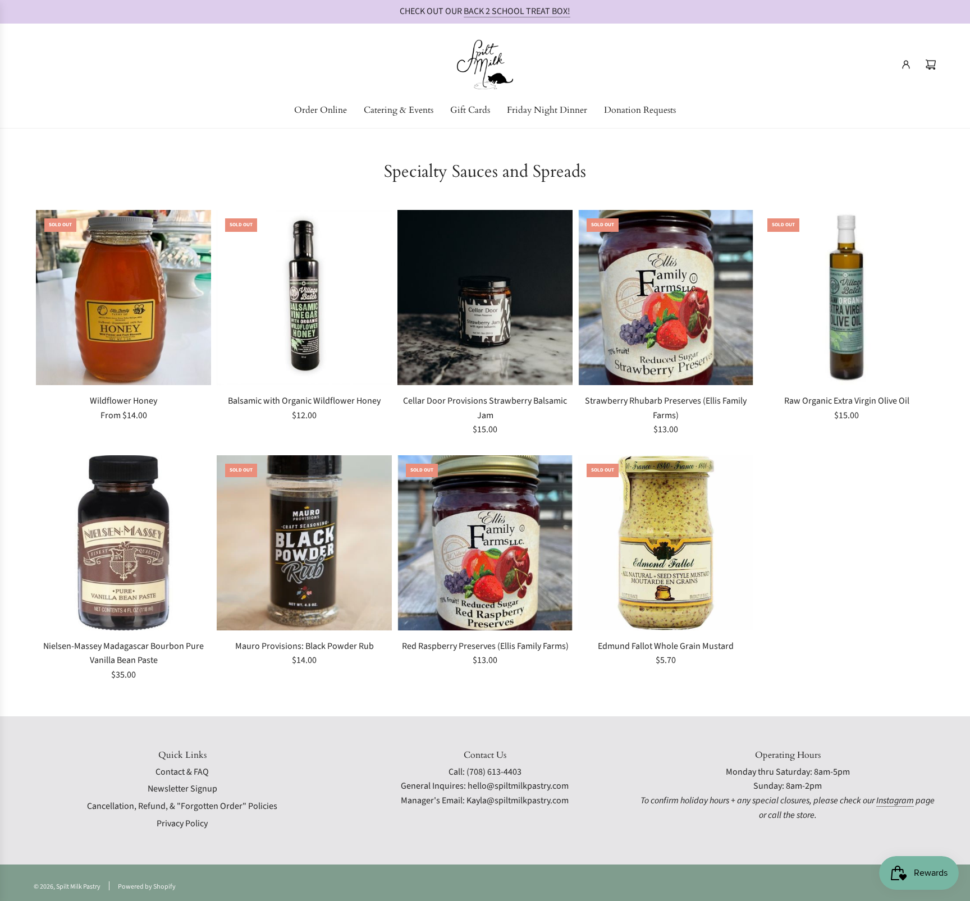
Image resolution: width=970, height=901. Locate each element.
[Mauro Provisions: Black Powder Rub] (304, 542)
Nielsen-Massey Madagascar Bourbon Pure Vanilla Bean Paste (123, 653)
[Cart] (930, 64)
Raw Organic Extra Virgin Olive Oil (846, 401)
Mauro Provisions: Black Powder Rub (304, 646)
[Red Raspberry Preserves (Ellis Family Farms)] (485, 542)
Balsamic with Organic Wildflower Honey (304, 401)
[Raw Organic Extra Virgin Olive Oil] (846, 297)
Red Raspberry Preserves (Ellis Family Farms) (485, 646)
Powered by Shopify (147, 886)
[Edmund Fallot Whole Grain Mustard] (665, 542)
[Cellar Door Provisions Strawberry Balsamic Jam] (485, 297)
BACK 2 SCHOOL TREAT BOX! (517, 11)
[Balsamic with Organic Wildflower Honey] (304, 297)
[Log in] (906, 64)
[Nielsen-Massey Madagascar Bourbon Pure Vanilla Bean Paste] (123, 542)
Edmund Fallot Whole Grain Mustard (666, 646)
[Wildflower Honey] (123, 297)
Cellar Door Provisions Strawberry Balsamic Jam (485, 408)
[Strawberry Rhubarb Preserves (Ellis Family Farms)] (665, 297)
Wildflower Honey (123, 401)
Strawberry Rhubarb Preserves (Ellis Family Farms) (666, 408)
